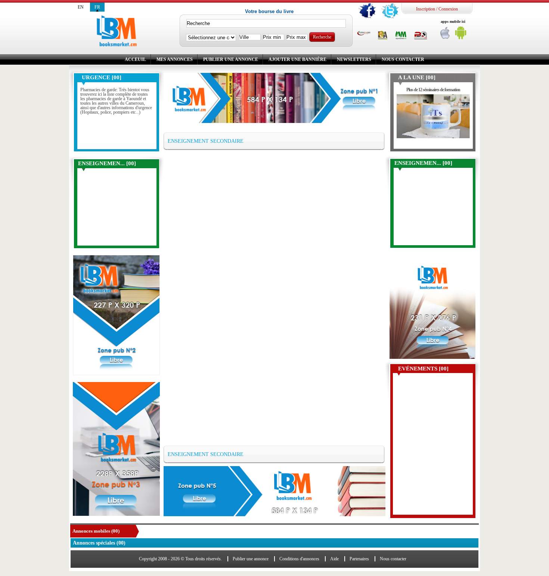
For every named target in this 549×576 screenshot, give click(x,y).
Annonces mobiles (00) (96, 531)
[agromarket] (401, 35)
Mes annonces (174, 59)
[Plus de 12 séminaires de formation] (433, 120)
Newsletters (354, 59)
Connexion (448, 9)
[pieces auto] (420, 35)
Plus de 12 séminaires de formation (433, 89)
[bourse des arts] (383, 35)
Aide (334, 558)
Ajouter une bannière (297, 59)
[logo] (116, 31)
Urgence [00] (101, 77)
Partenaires (359, 558)
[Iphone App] (445, 34)
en (81, 7)
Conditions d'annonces (299, 558)
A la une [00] (416, 77)
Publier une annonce (230, 59)
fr (97, 7)
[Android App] (461, 34)
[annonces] (363, 33)
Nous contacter (403, 59)
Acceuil (135, 59)
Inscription (425, 9)
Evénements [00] (423, 369)
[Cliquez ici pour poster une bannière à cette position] (116, 315)
